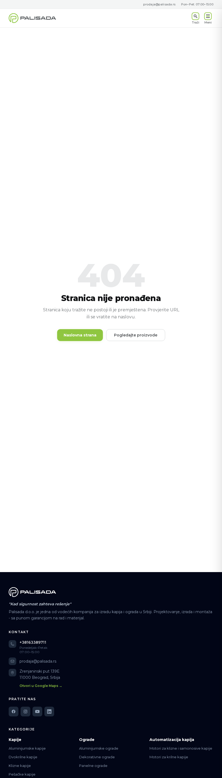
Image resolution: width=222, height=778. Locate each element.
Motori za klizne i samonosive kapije (180, 748)
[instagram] (25, 711)
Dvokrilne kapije (23, 757)
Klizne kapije (20, 765)
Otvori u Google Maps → (40, 686)
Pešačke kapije (22, 774)
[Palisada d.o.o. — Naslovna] (32, 18)
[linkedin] (49, 711)
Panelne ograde (93, 765)
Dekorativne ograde (97, 757)
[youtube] (37, 711)
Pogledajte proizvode (135, 335)
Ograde (86, 739)
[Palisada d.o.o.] (32, 592)
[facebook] (13, 711)
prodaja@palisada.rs (159, 4)
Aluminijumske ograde (98, 748)
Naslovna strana (80, 335)
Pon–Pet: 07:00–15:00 (197, 4)
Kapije (15, 739)
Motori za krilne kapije (168, 757)
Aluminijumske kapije (27, 748)
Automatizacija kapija (171, 739)
